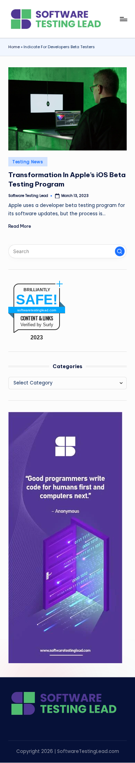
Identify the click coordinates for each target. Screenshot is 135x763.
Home (14, 47)
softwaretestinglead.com (36, 310)
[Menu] (123, 19)
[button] (120, 251)
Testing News (27, 162)
